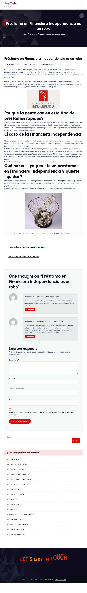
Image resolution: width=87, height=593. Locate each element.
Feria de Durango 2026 (15, 494)
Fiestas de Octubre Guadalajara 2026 (21, 514)
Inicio (24, 34)
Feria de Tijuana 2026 (15, 504)
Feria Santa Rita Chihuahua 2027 (19, 479)
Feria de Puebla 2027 (15, 489)
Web (10, 399)
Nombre (12, 378)
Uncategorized (46, 64)
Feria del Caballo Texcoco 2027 (18, 474)
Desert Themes (60, 579)
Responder (30, 309)
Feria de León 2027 (14, 459)
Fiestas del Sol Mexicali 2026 (17, 524)
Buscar (9, 437)
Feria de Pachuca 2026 (15, 519)
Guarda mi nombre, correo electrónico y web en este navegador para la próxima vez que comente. (41, 413)
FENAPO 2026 (12, 499)
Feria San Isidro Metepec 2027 (18, 484)
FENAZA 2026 (12, 509)
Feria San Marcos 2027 (15, 469)
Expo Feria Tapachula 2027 (17, 464)
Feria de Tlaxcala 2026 (15, 529)
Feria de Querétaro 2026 (16, 534)
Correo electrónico (16, 389)
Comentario (14, 360)
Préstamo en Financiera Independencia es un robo (46, 34)
